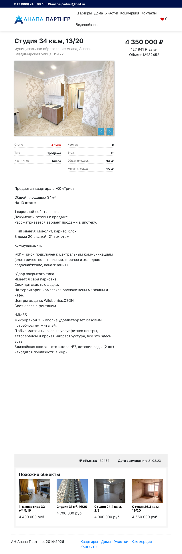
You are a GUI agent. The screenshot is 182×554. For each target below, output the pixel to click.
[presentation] (101, 131)
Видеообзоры (87, 25)
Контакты (149, 13)
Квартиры (84, 13)
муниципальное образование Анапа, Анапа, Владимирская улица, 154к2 (52, 51)
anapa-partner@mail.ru (68, 4)
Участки (111, 13)
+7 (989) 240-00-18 (31, 4)
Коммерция (129, 13)
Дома (98, 13)
